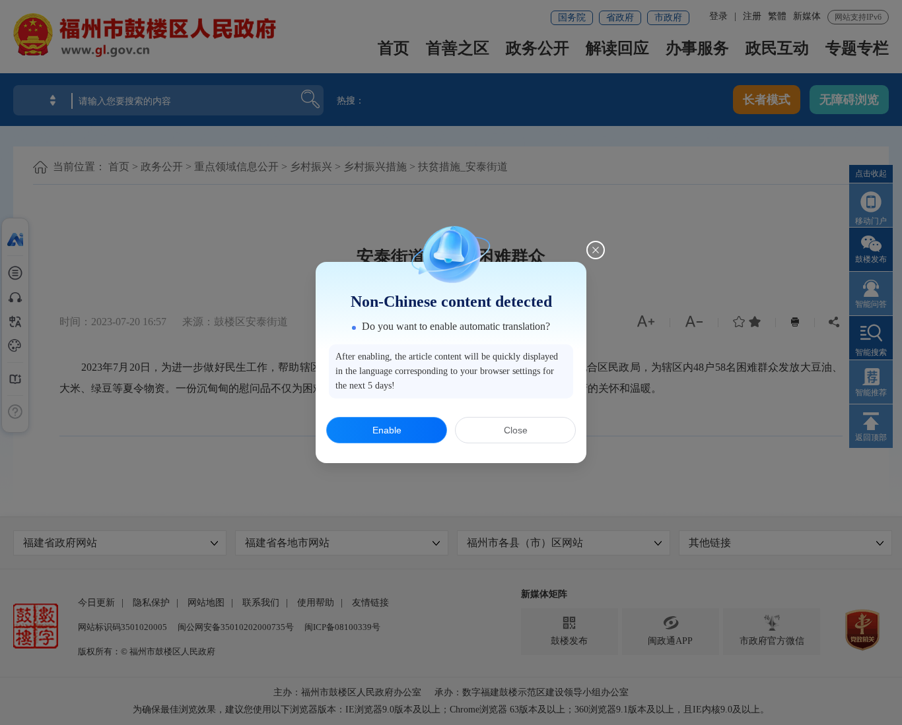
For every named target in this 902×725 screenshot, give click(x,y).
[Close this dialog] (595, 250)
